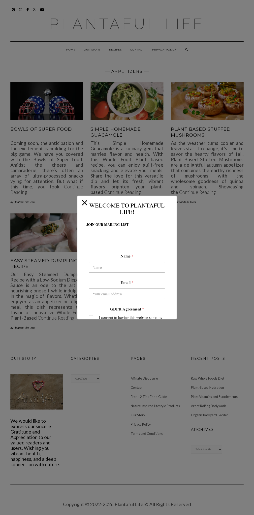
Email (127, 282)
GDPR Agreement (127, 309)
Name (127, 256)
